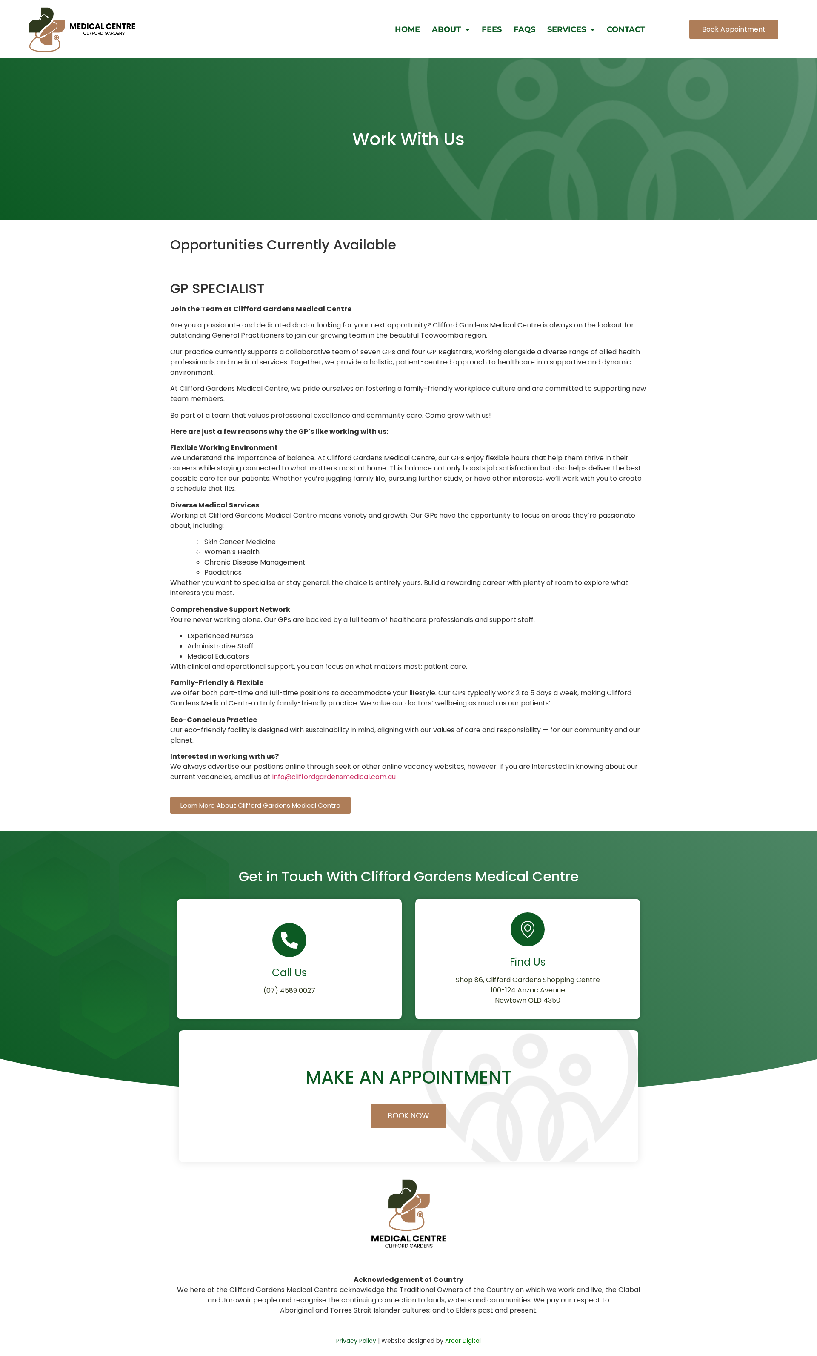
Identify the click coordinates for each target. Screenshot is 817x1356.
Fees (492, 29)
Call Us (289, 973)
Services (566, 29)
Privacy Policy (356, 1340)
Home (407, 29)
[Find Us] (528, 929)
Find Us (528, 962)
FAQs (524, 29)
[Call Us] (289, 940)
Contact (626, 29)
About (446, 29)
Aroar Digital (463, 1340)
